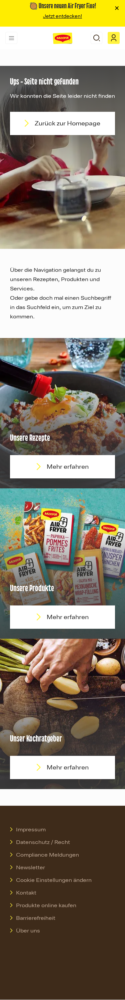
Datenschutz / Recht (43, 842)
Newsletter (30, 867)
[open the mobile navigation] (11, 38)
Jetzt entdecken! (62, 16)
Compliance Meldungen (47, 855)
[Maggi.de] (62, 38)
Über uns (28, 930)
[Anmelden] (114, 38)
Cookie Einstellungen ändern (54, 880)
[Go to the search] (97, 38)
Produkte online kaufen (46, 905)
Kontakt (26, 893)
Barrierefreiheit (35, 918)
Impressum (31, 829)
